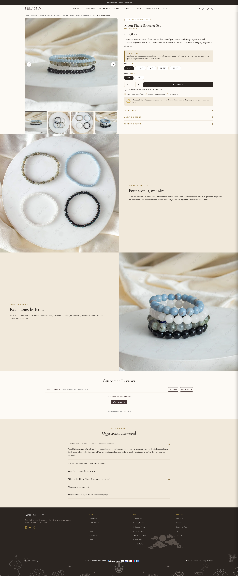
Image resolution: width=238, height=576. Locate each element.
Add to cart (178, 84)
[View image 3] (82, 122)
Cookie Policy (138, 544)
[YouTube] (30, 527)
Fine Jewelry (94, 523)
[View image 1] (36, 122)
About (138, 9)
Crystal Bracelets (46, 15)
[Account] (203, 8)
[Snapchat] (34, 527)
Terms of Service (139, 535)
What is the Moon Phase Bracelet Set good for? (89, 479)
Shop (91, 514)
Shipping (202, 561)
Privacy (189, 561)
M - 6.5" (140, 68)
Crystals (179, 523)
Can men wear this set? (78, 486)
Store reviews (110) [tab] (69, 389)
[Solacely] (33, 8)
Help (135, 515)
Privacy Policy (138, 523)
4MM (129, 77)
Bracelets (93, 518)
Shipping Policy (139, 527)
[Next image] (113, 64)
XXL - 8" (175, 68)
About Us (179, 518)
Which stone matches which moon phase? (87, 463)
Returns (210, 561)
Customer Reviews (183, 527)
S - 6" (129, 68)
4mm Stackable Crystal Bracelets (77, 15)
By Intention (104, 9)
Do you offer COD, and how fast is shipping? (88, 494)
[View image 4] (106, 122)
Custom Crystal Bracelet (156, 9)
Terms (195, 561)
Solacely (180, 515)
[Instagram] (26, 527)
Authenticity (137, 518)
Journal (127, 9)
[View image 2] (59, 122)
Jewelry (75, 9)
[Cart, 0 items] (212, 8)
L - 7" (151, 68)
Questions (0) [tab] (83, 389)
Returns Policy (138, 531)
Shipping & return (133, 124)
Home (27, 15)
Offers (91, 539)
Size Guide (93, 535)
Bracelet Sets (59, 15)
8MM (139, 77)
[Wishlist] (207, 8)
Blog (177, 531)
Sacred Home (89, 9)
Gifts (116, 9)
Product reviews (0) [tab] (53, 389)
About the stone (132, 117)
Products (34, 15)
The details (130, 110)
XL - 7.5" (163, 68)
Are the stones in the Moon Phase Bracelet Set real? (91, 443)
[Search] (199, 8)
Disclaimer (137, 539)
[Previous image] (29, 64)
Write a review (119, 402)
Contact (179, 535)
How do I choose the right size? (82, 471)
